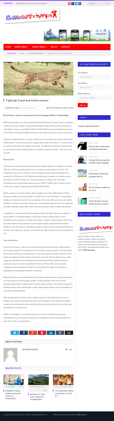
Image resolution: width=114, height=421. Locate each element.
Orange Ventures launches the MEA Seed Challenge (99, 161)
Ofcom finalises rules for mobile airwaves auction (98, 202)
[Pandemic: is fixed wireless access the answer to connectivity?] (13, 381)
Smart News (20, 47)
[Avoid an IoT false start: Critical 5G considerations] (38, 381)
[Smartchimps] (32, 16)
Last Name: (82, 83)
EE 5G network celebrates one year (99, 188)
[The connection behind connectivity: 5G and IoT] (63, 381)
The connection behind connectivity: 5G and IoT (64, 393)
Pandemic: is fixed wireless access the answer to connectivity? (32, 3)
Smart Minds (38, 47)
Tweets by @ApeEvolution (88, 126)
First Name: (83, 73)
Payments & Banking (54, 108)
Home (8, 47)
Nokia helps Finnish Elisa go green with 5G (98, 175)
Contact (65, 47)
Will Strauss (82, 414)
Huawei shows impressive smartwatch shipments (99, 147)
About (54, 47)
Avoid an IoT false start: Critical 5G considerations (37, 396)
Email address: (84, 93)
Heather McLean (12, 108)
